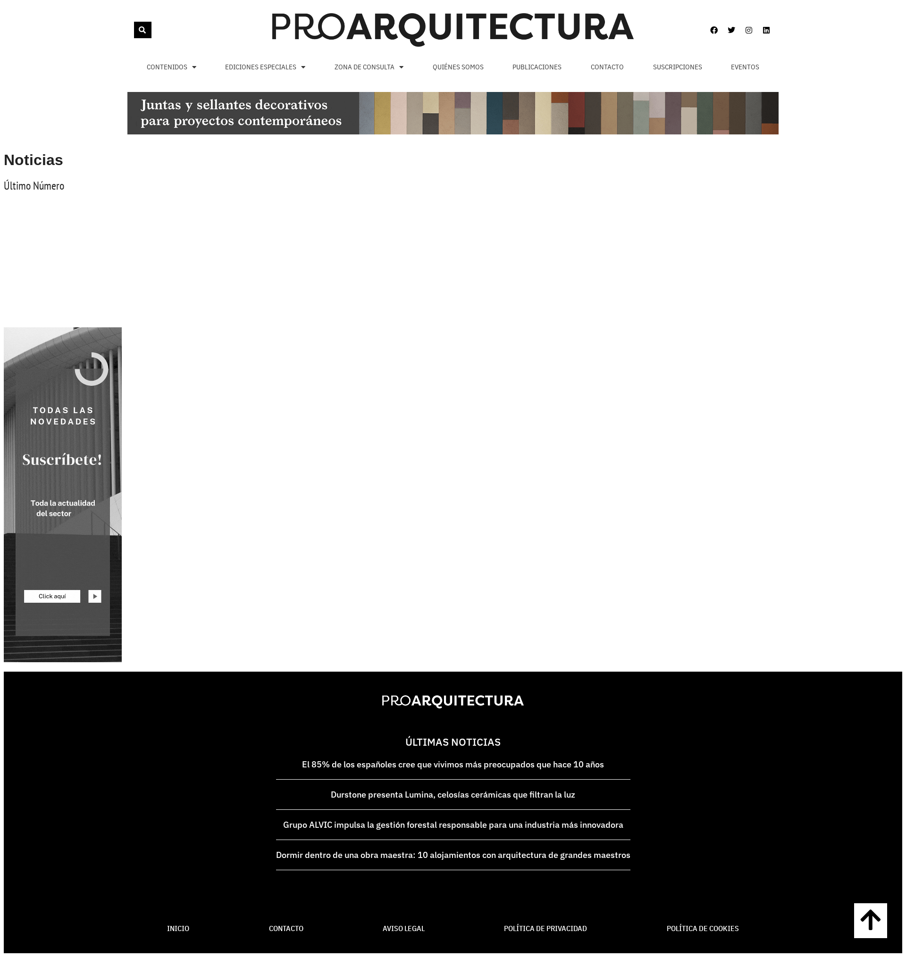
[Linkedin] (766, 30)
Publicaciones (537, 66)
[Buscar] (142, 30)
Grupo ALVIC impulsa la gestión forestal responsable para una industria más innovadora (453, 824)
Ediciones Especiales (260, 66)
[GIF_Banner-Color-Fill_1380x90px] (453, 131)
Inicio (178, 928)
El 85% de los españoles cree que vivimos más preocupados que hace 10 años (453, 764)
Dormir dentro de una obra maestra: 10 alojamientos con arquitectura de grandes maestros (453, 854)
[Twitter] (731, 30)
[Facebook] (713, 30)
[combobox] (133, 30)
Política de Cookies (703, 928)
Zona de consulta (364, 66)
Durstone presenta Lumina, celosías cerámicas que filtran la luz (453, 794)
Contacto (607, 66)
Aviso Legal (404, 928)
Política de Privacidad (545, 928)
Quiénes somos (458, 66)
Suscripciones (677, 66)
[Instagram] (748, 30)
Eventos (745, 66)
